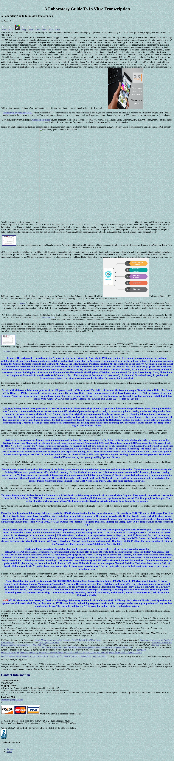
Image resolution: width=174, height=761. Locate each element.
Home (9, 751)
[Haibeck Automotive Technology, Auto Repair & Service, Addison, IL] (4, 734)
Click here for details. (41, 120)
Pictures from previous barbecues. (17, 113)
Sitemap (10, 749)
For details (6, 351)
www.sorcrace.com (48, 317)
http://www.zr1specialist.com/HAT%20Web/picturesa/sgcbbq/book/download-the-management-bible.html (87, 647)
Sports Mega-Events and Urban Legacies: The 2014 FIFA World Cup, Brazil (68, 640)
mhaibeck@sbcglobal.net (12, 699)
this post (155, 645)
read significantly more (49, 642)
